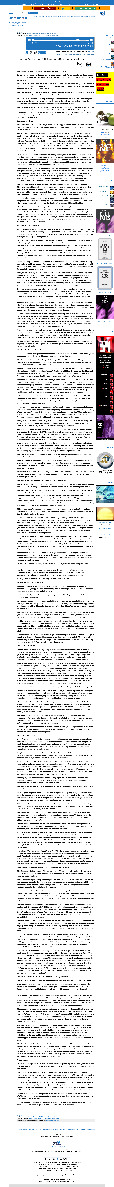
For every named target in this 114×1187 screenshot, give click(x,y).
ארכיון (60, 4)
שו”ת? (16, 4)
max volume (91, 40)
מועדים (50, 17)
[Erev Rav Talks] (105, 426)
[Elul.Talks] (105, 221)
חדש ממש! (24, 4)
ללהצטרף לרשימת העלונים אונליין (17, 22)
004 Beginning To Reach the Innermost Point (75, 54)
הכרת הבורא (92, 17)
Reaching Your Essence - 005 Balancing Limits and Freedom (41, 33)
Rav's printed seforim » (52, 1120)
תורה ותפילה (57, 17)
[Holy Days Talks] (105, 151)
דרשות (64, 17)
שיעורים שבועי (44, 4)
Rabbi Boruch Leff (105, 534)
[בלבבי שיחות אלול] (105, 307)
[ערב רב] (105, 344)
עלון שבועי (34, 4)
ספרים (53, 4)
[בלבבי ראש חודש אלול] (105, 278)
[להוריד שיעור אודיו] (40, 52)
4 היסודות (70, 17)
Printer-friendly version (91, 62)
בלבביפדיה (37, 17)
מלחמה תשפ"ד (33, 13)
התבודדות (77, 17)
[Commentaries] (105, 520)
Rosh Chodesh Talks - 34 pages (105, 263)
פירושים (44, 17)
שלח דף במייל (82, 62)
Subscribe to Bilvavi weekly (18, 23)
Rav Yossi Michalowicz (105, 528)
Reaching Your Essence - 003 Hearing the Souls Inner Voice (44, 35)
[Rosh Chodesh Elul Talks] (105, 249)
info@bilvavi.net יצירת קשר (58, 1136)
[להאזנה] (44, 52)
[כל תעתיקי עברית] (109, 388)
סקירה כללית (68, 4)
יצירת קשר (78, 4)
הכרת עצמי (84, 17)
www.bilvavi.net (57, 2)
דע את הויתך (20, 32)
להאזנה (29, 40)
